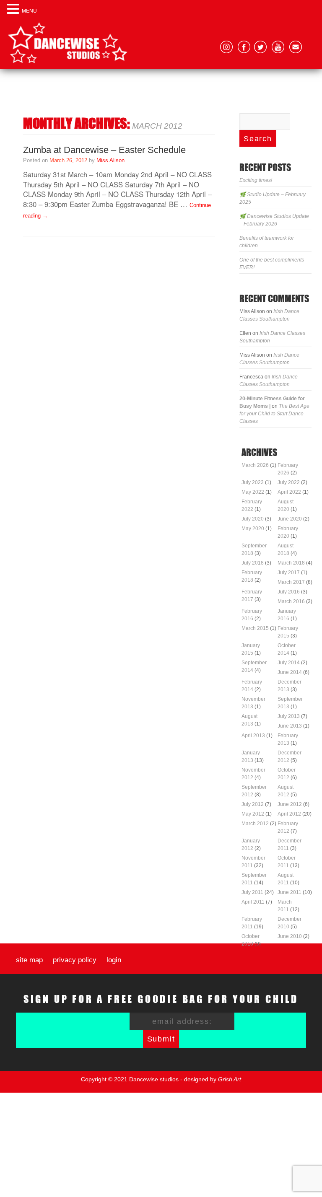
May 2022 (253, 492)
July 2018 (253, 563)
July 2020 (253, 519)
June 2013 (290, 726)
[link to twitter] (260, 47)
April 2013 (253, 735)
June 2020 (290, 519)
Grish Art (229, 1079)
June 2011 (289, 892)
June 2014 (290, 672)
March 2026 (255, 465)
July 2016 (289, 592)
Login (113, 960)
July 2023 (253, 482)
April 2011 (253, 902)
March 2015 (255, 628)
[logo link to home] (68, 43)
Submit (161, 1039)
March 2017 (291, 582)
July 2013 (289, 716)
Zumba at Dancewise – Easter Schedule (104, 150)
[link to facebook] (244, 47)
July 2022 (289, 482)
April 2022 (289, 492)
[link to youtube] (278, 47)
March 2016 (291, 601)
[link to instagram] (226, 47)
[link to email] (295, 47)
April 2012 (289, 814)
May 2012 (253, 814)
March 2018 (291, 563)
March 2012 (255, 823)
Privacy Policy (74, 960)
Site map (29, 960)
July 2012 (253, 804)
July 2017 (289, 572)
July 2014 (289, 663)
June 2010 (290, 936)
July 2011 (252, 892)
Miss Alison (110, 160)
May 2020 (253, 528)
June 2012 (290, 804)
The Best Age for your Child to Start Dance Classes (274, 413)
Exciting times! (255, 180)
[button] (14, 9)
